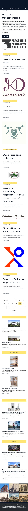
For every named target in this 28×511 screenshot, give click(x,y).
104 (8, 307)
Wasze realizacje (14, 352)
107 (19, 307)
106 (15, 307)
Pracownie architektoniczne (13, 26)
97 (4, 303)
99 (12, 303)
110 (24, 307)
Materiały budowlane (14, 400)
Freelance (22, 26)
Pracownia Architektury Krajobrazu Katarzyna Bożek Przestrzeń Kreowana (13, 195)
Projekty (13, 24)
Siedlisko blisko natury (6, 342)
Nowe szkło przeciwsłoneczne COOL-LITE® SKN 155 (13, 431)
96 (23, 300)
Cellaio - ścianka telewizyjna (8, 368)
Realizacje (18, 24)
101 (20, 303)
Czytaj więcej (6, 73)
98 (8, 303)
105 (11, 307)
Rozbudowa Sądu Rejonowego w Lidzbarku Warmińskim (14, 452)
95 (19, 300)
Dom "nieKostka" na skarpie (7, 328)
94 (15, 300)
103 (4, 307)
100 (16, 303)
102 (23, 303)
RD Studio (8, 106)
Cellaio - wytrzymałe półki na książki (9, 388)
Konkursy (14, 441)
